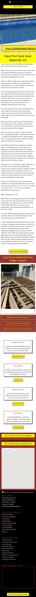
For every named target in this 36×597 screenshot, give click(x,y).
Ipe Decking (5, 550)
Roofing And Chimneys (9, 559)
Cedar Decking (6, 544)
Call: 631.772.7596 (7, 504)
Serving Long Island (8, 557)
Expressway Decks (7, 514)
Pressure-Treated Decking (10, 555)
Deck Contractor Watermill (18, 323)
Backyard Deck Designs (9, 523)
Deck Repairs (6, 519)
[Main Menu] (18, 12)
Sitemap (4, 531)
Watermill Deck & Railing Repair (18, 329)
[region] (18, 27)
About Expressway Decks (9, 542)
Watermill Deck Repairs (18, 317)
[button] (18, 6)
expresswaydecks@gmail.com (11, 506)
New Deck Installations (9, 516)
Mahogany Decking (8, 553)
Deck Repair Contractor (9, 529)
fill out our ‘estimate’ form (23, 186)
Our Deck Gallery (7, 527)
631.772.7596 (15, 188)
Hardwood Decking (7, 548)
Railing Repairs (6, 521)
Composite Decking (8, 546)
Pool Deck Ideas (7, 525)
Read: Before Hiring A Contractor (18, 594)
